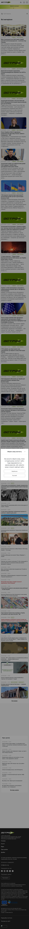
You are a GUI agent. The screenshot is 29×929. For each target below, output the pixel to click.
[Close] (25, 451)
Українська (14, 471)
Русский (14, 475)
